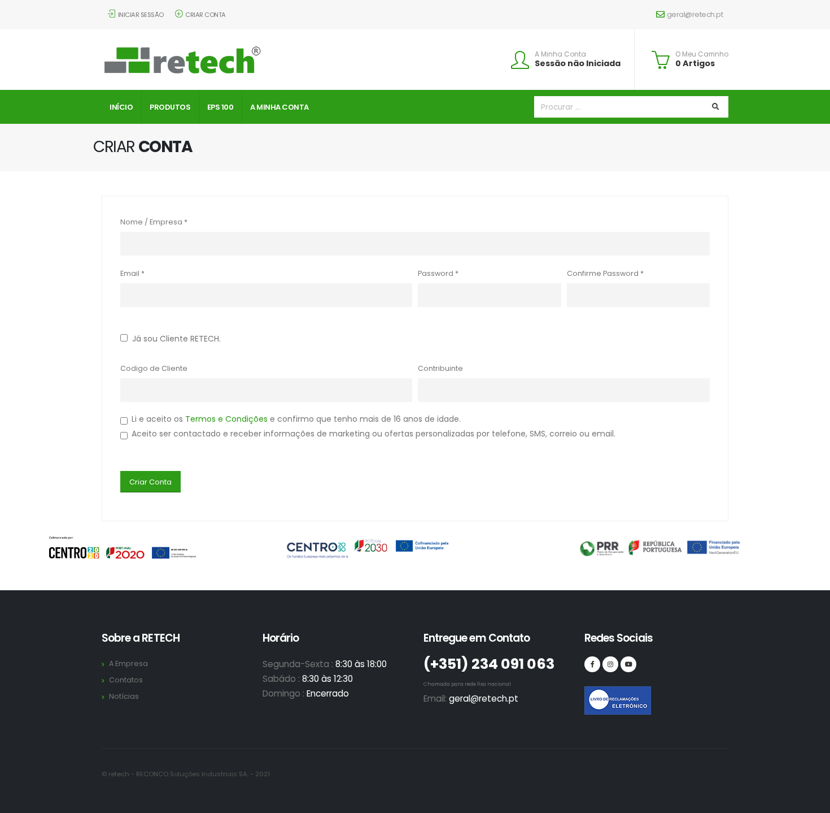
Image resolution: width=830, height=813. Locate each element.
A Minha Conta (560, 54)
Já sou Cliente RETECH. (174, 338)
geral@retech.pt (695, 14)
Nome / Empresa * (153, 222)
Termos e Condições (226, 419)
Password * (438, 273)
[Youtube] (628, 664)
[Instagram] (610, 664)
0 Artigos (695, 63)
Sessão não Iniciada (578, 63)
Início (121, 107)
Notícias (124, 696)
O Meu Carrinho (701, 54)
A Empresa (128, 663)
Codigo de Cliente (153, 368)
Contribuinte (440, 368)
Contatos (126, 680)
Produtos (170, 107)
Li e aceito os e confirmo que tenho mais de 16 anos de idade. (296, 419)
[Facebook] (592, 664)
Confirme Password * (605, 273)
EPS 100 (220, 107)
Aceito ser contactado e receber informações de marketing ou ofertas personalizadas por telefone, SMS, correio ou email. (373, 433)
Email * (132, 273)
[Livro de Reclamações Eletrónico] (592, 694)
